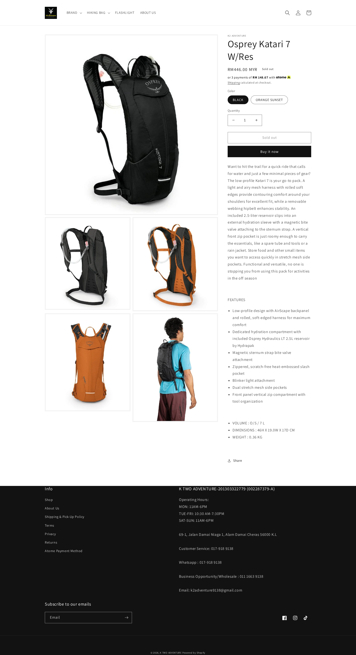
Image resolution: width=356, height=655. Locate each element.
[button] (74, 13)
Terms (49, 525)
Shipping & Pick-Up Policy (64, 517)
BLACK (238, 100)
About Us (52, 508)
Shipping (234, 82)
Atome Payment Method (64, 551)
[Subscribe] (126, 617)
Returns (51, 542)
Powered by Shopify (194, 652)
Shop (49, 500)
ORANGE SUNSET (269, 100)
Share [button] (237, 460)
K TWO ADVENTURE (171, 652)
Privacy (50, 534)
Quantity (234, 111)
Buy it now (269, 151)
